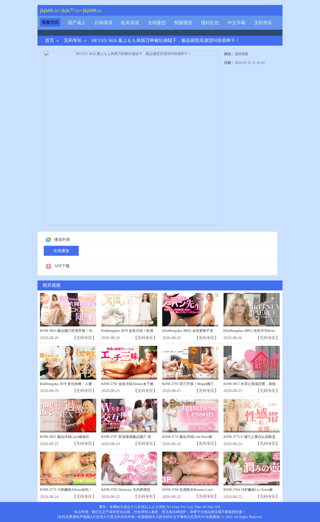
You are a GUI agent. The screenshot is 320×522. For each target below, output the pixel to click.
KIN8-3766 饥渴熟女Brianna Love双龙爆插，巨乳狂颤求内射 (208, 490)
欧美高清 (130, 22)
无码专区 (263, 22)
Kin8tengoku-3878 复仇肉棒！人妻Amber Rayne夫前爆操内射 (86, 384)
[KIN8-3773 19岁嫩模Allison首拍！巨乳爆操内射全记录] (68, 468)
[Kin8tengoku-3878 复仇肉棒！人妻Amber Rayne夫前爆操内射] (68, 363)
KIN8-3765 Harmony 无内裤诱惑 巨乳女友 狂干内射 (140, 490)
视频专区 (50, 22)
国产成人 (77, 22)
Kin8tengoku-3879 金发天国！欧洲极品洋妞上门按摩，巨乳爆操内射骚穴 (157, 331)
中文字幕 (237, 22)
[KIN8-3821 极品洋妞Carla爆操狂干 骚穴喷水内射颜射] (68, 415)
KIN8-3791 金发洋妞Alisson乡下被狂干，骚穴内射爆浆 (143, 384)
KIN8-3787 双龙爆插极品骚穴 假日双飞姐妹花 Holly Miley (145, 437)
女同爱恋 (157, 22)
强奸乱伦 (210, 22)
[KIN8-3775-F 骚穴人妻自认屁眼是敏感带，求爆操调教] (252, 415)
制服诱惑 (183, 22)
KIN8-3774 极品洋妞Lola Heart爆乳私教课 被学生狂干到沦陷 (208, 437)
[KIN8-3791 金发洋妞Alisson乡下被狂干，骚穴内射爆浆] (129, 363)
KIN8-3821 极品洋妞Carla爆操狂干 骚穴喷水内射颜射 (81, 437)
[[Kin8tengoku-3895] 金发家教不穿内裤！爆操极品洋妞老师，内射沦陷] (190, 310)
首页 (49, 40)
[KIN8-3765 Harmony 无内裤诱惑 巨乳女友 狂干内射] (129, 468)
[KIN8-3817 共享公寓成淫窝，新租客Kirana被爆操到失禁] (252, 363)
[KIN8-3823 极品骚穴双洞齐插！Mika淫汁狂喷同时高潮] (68, 310)
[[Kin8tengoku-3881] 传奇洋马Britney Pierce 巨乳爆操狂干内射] (252, 310)
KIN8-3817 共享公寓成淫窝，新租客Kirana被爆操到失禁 (267, 384)
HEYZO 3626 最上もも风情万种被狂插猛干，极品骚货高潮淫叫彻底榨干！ (166, 40)
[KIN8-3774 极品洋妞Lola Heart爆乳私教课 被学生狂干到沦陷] (190, 415)
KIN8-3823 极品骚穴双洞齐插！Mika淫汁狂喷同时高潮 (82, 331)
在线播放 (61, 251)
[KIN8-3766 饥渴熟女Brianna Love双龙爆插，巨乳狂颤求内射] (190, 468)
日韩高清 (103, 22)
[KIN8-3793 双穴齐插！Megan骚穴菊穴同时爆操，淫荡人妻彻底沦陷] (190, 363)
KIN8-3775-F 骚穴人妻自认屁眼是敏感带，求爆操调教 (265, 437)
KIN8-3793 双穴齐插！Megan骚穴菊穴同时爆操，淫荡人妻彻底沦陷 (214, 384)
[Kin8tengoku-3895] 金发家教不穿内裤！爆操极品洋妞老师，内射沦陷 (215, 331)
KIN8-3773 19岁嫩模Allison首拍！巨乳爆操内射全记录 (82, 490)
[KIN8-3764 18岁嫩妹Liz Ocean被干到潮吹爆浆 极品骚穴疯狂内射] (252, 468)
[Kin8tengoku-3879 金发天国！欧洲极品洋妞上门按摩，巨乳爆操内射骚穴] (129, 310)
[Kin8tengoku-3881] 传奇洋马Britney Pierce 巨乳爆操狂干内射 (270, 331)
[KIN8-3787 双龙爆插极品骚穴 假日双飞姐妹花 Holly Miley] (129, 415)
